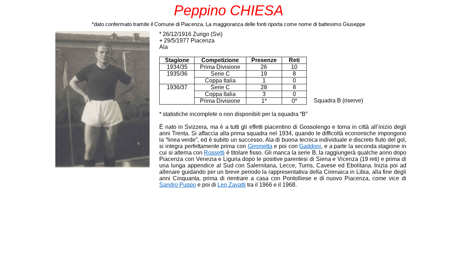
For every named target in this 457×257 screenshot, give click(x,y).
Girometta (260, 146)
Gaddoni (310, 146)
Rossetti (214, 153)
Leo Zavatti (231, 185)
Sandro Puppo (177, 185)
